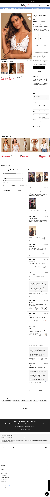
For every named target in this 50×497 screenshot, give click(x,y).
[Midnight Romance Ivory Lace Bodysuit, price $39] (15, 145)
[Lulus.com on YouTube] (13, 448)
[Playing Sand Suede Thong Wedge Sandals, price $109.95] (20, 68)
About (2, 469)
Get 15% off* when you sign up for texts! (25, 421)
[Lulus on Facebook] (8, 448)
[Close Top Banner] (49, 1)
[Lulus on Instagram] (3, 448)
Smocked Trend (16, 400)
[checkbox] (13, 173)
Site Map (2, 489)
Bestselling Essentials (6, 400)
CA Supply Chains (4, 479)
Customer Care (4, 461)
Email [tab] (45, 45)
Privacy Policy (45, 59)
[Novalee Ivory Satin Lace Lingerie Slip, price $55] (25, 145)
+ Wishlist (39, 71)
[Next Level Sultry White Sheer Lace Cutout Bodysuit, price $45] (34, 145)
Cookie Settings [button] (4, 481)
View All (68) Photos (44, 169)
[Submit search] (39, 5)
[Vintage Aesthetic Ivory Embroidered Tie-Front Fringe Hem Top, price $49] (44, 145)
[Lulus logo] (25, 5)
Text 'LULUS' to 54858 (25, 429)
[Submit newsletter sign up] (24, 437)
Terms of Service (32, 440)
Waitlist (39, 67)
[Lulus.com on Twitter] (10, 448)
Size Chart (37, 102)
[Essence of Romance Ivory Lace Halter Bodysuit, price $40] (6, 145)
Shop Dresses (4, 452)
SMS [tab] (37, 45)
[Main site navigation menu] (1, 5)
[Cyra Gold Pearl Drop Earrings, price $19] (12, 68)
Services (3, 465)
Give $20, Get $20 (48, 486)
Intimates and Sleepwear (27, 400)
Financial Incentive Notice (39, 60)
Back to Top (25, 408)
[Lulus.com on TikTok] (16, 448)
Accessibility (3, 487)
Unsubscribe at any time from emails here (7, 441)
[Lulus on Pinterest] (6, 448)
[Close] (49, 481)
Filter (20, 190)
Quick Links (3, 457)
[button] (29, 15)
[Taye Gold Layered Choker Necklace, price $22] (4, 68)
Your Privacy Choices (5, 485)
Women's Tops (43, 400)
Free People (35, 16)
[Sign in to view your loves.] (45, 5)
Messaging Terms (39, 59)
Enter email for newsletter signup (7, 437)
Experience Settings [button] (4, 483)
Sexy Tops (36, 400)
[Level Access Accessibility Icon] (46, 448)
